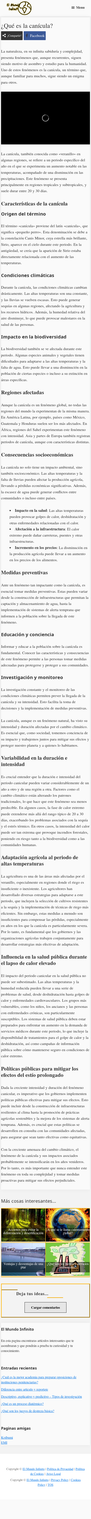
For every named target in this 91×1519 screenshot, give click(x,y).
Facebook (37, 35)
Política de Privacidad (60, 1469)
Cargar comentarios (45, 1307)
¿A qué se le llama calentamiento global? (68, 1231)
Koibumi (7, 1437)
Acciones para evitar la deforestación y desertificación (23, 1231)
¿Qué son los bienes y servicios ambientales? (68, 1265)
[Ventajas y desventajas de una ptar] (23, 1245)
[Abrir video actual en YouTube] (45, 118)
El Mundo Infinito (34, 1469)
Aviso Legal (53, 1474)
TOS (50, 1485)
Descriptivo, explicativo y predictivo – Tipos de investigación (41, 1396)
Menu (80, 7)
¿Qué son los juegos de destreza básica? (27, 1411)
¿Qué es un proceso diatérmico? (22, 1403)
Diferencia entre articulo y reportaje (24, 1389)
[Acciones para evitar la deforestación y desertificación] (23, 1211)
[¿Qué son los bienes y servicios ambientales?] (68, 1245)
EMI (4, 1442)
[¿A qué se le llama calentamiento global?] (68, 1211)
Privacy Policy (60, 1480)
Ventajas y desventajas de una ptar (23, 1265)
